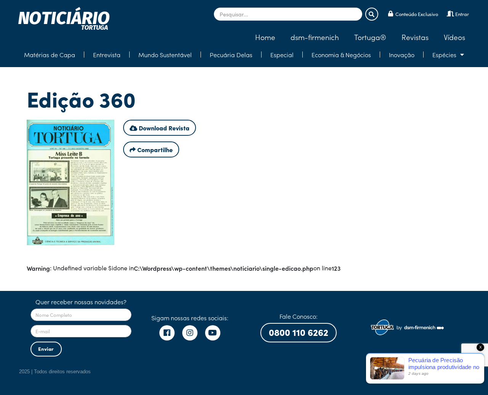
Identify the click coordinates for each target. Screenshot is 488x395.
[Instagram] (189, 332)
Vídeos (454, 37)
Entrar (462, 14)
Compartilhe (154, 149)
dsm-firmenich (315, 37)
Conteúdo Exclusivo (416, 14)
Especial (282, 54)
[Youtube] (212, 332)
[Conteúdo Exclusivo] (390, 13)
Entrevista (106, 54)
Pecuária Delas (231, 54)
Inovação (401, 54)
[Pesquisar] (371, 14)
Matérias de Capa (49, 54)
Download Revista (163, 128)
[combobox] (288, 14)
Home (265, 37)
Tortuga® (370, 37)
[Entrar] (450, 13)
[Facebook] (167, 332)
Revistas (415, 37)
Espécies (444, 54)
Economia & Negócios (341, 54)
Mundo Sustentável (165, 54)
